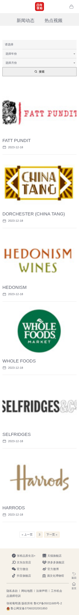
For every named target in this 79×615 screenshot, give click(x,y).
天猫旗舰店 (54, 555)
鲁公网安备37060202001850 (29, 608)
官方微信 (22, 569)
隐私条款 (12, 590)
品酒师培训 (13, 595)
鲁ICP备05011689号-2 (48, 603)
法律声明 (41, 590)
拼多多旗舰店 (55, 562)
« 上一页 (27, 534)
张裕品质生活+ (26, 555)
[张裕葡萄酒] (39, 6)
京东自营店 (24, 562)
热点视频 (53, 20)
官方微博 (53, 569)
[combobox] (39, 53)
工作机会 (56, 590)
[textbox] (39, 53)
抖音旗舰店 (24, 575)
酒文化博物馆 (55, 575)
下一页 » (51, 534)
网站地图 (27, 590)
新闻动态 (25, 20)
